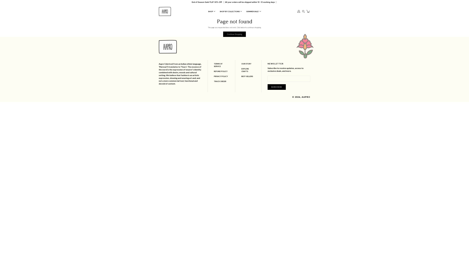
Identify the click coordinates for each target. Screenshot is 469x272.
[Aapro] (165, 11)
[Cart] (308, 11)
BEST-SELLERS (247, 76)
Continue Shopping (234, 34)
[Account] (299, 11)
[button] (303, 11)
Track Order (220, 81)
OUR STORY (246, 64)
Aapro (306, 97)
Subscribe (276, 87)
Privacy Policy (221, 76)
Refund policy (220, 71)
